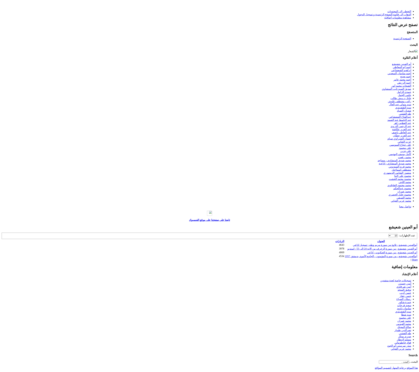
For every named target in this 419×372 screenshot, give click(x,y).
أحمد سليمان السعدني (399, 73)
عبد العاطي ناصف (401, 132)
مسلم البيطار (404, 339)
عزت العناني (404, 141)
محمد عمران (404, 191)
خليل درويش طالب (401, 98)
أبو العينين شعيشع (401, 64)
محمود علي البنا (402, 176)
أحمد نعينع (405, 76)
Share (415, 259)
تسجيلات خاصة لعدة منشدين (395, 280)
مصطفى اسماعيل (401, 169)
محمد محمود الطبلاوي (399, 185)
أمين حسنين (404, 283)
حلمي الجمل (404, 95)
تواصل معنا (405, 206)
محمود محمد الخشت (400, 179)
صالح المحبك (404, 327)
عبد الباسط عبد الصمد (399, 120)
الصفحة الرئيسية (402, 38)
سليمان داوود (404, 308)
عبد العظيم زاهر (402, 123)
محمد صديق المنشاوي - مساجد (394, 160)
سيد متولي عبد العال (400, 104)
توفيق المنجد (404, 289)
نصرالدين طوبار (402, 330)
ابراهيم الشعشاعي (401, 70)
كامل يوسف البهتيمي (400, 154)
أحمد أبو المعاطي (402, 67)
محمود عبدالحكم (402, 188)
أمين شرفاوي (403, 286)
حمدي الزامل (404, 92)
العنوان (381, 241)
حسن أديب (405, 293)
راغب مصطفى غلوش (399, 101)
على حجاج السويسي (400, 144)
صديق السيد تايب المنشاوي (396, 89)
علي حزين (405, 151)
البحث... (413, 361)
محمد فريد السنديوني (400, 166)
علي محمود (405, 148)
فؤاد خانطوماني (402, 342)
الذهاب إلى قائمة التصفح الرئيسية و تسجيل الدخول (384, 14)
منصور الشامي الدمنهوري (397, 172)
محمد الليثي (405, 182)
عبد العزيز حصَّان (402, 135)
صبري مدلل (404, 336)
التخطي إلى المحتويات (399, 11)
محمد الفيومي (403, 324)
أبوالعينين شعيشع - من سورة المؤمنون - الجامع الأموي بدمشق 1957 (381, 256)
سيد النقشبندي (403, 107)
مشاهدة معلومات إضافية (397, 17)
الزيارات (339, 241)
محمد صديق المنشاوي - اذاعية (395, 163)
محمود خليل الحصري (400, 194)
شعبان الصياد (404, 110)
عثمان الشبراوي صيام (399, 138)
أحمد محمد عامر (402, 79)
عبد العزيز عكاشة (401, 129)
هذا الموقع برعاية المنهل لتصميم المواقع (396, 367)
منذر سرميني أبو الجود (399, 345)
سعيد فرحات (404, 305)
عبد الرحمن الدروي (401, 126)
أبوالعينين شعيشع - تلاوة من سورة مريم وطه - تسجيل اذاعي (385, 245)
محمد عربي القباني (401, 200)
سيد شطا (406, 314)
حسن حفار (405, 296)
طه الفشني (405, 113)
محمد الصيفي (404, 197)
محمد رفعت (404, 157)
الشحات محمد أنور (401, 85)
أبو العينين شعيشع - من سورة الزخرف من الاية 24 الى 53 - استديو (382, 248)
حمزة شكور (404, 302)
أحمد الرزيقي (404, 82)
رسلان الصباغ (403, 299)
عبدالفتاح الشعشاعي (400, 116)
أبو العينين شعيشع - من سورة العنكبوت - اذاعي (392, 252)
